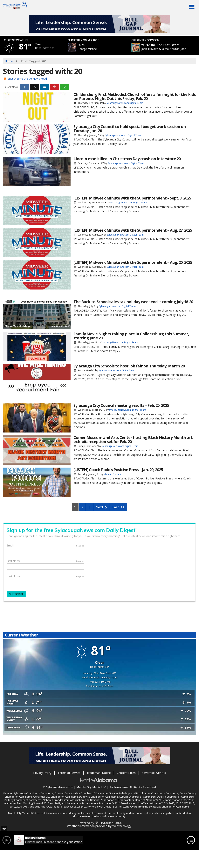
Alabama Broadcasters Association (63, 800)
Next (100, 507)
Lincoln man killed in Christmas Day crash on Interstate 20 (127, 158)
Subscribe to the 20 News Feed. (27, 78)
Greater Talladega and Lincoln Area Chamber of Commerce (143, 793)
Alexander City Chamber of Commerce (55, 796)
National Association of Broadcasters (112, 800)
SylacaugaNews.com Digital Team (124, 103)
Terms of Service (69, 773)
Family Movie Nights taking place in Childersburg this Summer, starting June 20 (131, 336)
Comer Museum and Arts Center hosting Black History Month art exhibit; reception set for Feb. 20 (133, 439)
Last (116, 507)
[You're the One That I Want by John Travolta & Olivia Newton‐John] (135, 47)
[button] (191, 7)
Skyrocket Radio (110, 823)
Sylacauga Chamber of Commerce (33, 793)
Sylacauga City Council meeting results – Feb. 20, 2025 (121, 405)
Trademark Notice (98, 773)
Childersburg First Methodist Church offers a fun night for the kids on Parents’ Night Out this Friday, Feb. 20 (134, 96)
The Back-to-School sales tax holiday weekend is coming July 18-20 (133, 301)
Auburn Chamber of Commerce (137, 796)
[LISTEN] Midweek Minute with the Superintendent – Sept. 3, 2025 (132, 198)
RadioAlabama (118, 787)
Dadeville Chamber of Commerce (98, 796)
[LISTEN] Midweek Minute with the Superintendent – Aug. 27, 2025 (132, 230)
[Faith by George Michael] (72, 47)
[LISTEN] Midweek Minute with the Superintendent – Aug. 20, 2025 (132, 262)
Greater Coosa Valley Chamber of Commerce (81, 793)
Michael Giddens (113, 474)
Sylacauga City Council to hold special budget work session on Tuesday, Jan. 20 (129, 128)
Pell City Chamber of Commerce (22, 800)
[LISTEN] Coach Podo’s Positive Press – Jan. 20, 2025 (118, 469)
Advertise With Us (154, 773)
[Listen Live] (102, 47)
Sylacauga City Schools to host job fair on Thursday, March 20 (129, 366)
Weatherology (121, 826)
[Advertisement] (99, 24)
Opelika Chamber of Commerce (175, 796)
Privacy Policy (42, 773)
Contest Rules (126, 773)
